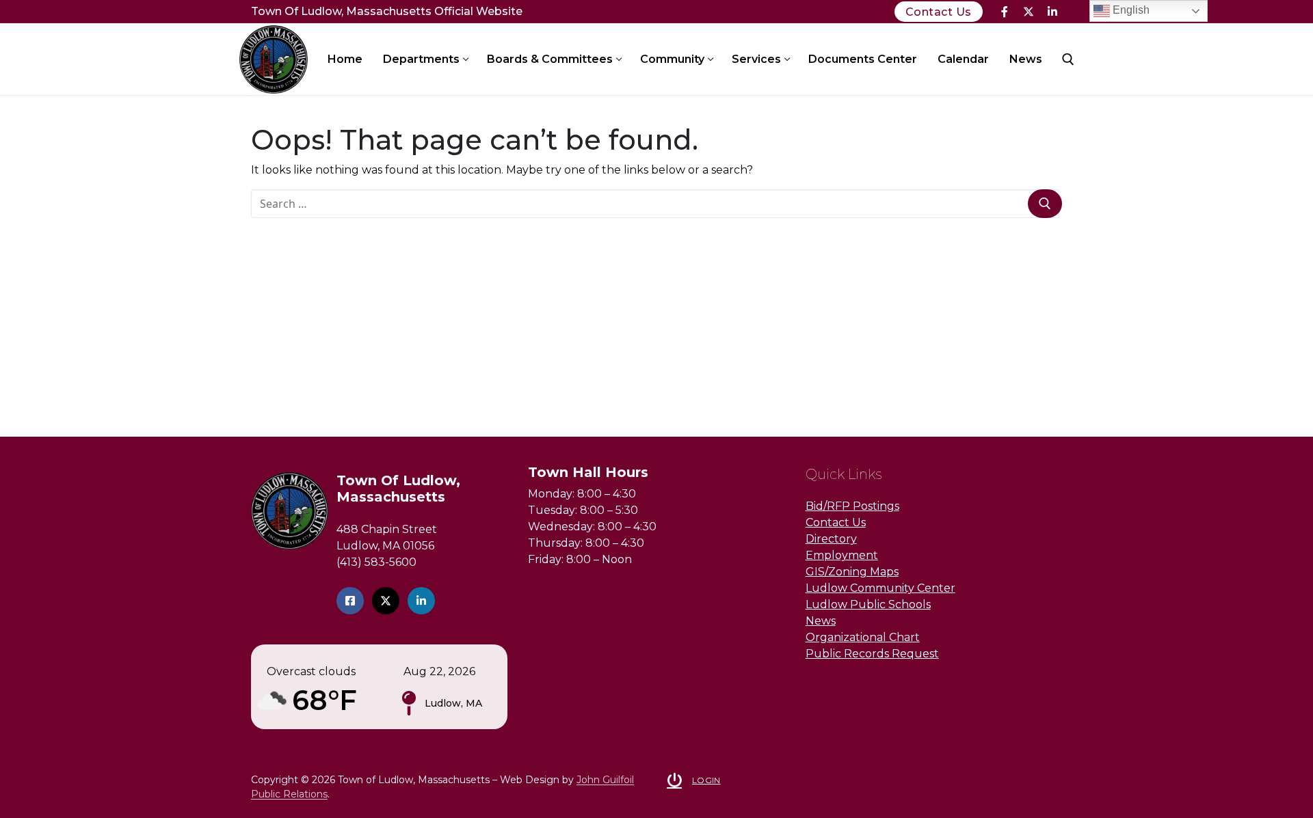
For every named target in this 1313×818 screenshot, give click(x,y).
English (1130, 10)
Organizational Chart (863, 637)
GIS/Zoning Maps (852, 571)
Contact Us (938, 11)
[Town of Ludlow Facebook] (350, 600)
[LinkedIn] (1052, 12)
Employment (842, 555)
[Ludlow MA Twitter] (385, 600)
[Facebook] (1005, 12)
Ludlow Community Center (880, 588)
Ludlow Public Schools (868, 604)
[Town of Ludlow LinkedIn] (421, 600)
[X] (1028, 12)
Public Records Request (872, 653)
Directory (831, 538)
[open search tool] (1068, 59)
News (821, 620)
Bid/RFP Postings (852, 506)
